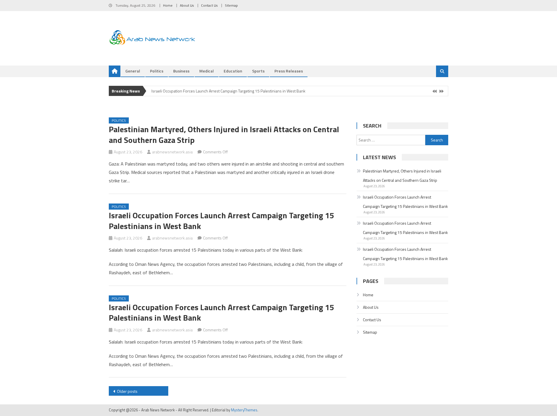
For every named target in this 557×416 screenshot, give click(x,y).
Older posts (127, 391)
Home (168, 5)
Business (181, 71)
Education (233, 71)
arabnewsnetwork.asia (172, 152)
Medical (206, 71)
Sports (258, 71)
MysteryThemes (244, 410)
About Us (187, 5)
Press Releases (288, 71)
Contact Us (209, 5)
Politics (156, 71)
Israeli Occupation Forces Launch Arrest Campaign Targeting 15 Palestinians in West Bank (228, 91)
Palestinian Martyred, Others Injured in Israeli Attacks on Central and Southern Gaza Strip (224, 134)
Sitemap (231, 5)
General (132, 71)
